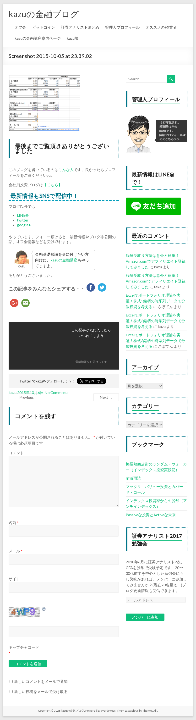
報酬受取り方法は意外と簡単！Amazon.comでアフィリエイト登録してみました (155, 261)
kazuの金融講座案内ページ (38, 38)
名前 (14, 522)
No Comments (56, 392)
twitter (22, 220)
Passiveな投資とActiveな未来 (151, 514)
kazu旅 (72, 38)
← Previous (24, 397)
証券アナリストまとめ (80, 27)
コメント (16, 452)
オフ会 (20, 27)
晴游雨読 (133, 478)
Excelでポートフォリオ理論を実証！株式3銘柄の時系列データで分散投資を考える (155, 301)
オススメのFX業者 (161, 27)
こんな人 (66, 169)
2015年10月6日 (30, 392)
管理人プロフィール (122, 27)
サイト (14, 578)
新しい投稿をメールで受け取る (41, 691)
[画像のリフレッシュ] (44, 609)
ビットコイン (43, 27)
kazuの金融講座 (63, 260)
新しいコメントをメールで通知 (41, 681)
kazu (12, 392)
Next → (106, 397)
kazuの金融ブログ (44, 14)
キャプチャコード (24, 647)
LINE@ (23, 215)
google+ (24, 224)
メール (15, 550)
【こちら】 (52, 184)
